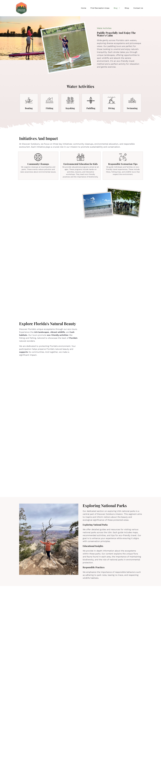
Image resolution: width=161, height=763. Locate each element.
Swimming (132, 108)
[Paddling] (91, 100)
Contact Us (138, 8)
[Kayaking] (70, 100)
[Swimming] (132, 100)
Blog (115, 8)
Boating (29, 108)
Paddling (90, 108)
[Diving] (111, 100)
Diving (111, 108)
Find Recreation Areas (99, 8)
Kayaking (70, 108)
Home (83, 8)
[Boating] (29, 100)
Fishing (49, 108)
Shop (127, 8)
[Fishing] (49, 100)
